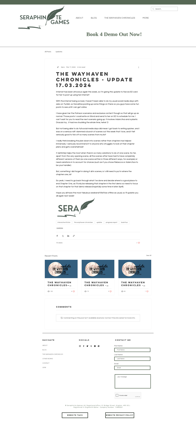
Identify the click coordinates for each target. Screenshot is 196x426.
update (99, 222)
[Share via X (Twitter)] (63, 236)
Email (116, 364)
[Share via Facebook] (57, 236)
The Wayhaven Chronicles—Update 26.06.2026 (59, 284)
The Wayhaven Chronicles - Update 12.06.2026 (96, 284)
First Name (118, 346)
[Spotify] (95, 346)
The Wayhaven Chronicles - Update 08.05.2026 (133, 284)
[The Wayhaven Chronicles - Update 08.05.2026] (134, 269)
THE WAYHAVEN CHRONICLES (52, 354)
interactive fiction (64, 222)
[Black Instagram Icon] (80, 346)
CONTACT (45, 363)
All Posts (48, 52)
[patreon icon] (99, 346)
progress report (111, 222)
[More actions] (138, 67)
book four (124, 222)
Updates (59, 52)
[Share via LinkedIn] (68, 236)
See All (148, 255)
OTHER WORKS (47, 358)
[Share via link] (74, 236)
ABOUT (44, 345)
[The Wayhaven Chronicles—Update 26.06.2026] (61, 269)
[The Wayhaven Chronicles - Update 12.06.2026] (98, 269)
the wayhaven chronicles (83, 222)
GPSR (44, 367)
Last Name (118, 355)
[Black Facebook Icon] (84, 346)
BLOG (44, 350)
